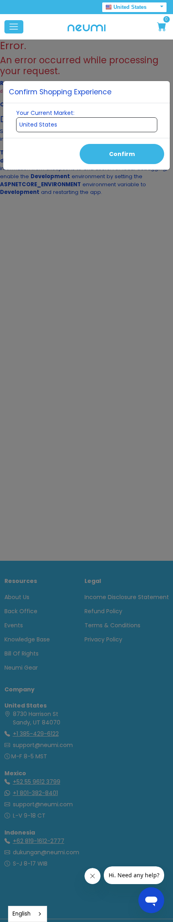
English (21, 914)
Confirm (122, 154)
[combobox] (27, 914)
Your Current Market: (45, 113)
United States (130, 7)
